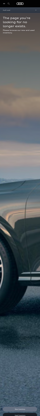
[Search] (8, 3)
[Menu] (4, 4)
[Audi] (20, 3)
